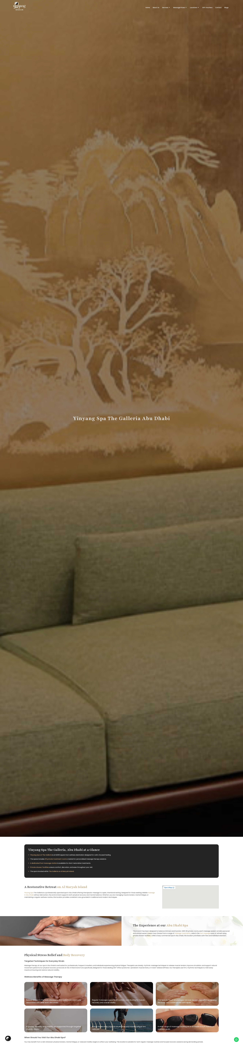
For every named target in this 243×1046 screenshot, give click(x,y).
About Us (156, 8)
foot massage (205, 933)
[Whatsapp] (236, 1039)
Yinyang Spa (28, 893)
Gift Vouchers (207, 8)
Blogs (226, 8)
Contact (218, 8)
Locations (193, 8)
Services (165, 8)
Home (148, 8)
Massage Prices (179, 8)
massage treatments (183, 933)
